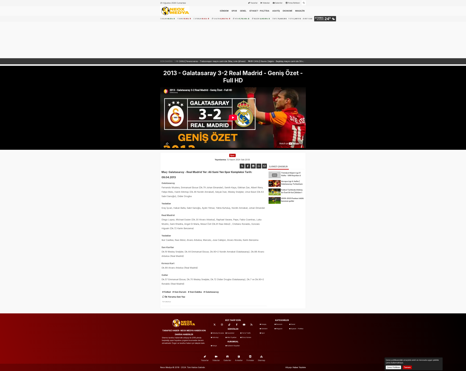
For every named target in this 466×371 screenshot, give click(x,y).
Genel (293, 324)
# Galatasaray (211, 292)
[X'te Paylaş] (242, 166)
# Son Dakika (195, 292)
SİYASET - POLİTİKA (259, 11)
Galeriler (279, 3)
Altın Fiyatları (232, 337)
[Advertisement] (233, 40)
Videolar (266, 3)
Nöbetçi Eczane (218, 333)
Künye (214, 346)
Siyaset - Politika (297, 329)
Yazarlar (254, 3)
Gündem (264, 329)
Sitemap (261, 360)
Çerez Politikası (393, 367)
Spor (263, 333)
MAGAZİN (300, 11)
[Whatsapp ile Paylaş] (258, 166)
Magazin (279, 329)
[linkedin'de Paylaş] (253, 166)
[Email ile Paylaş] (264, 166)
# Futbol (166, 292)
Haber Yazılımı (299, 367)
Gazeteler (230, 333)
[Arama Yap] (304, 3)
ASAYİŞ (276, 11)
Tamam (407, 367)
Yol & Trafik (246, 333)
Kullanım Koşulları (233, 346)
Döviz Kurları (246, 337)
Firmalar (250, 360)
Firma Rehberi (294, 3)
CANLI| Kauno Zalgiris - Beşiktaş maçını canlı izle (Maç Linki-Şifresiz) (247, 61)
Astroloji (215, 337)
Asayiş (263, 324)
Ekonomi (279, 324)
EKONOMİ (287, 11)
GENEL (243, 11)
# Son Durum (179, 292)
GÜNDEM (224, 11)
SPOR (234, 11)
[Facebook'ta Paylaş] (247, 166)
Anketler (239, 360)
